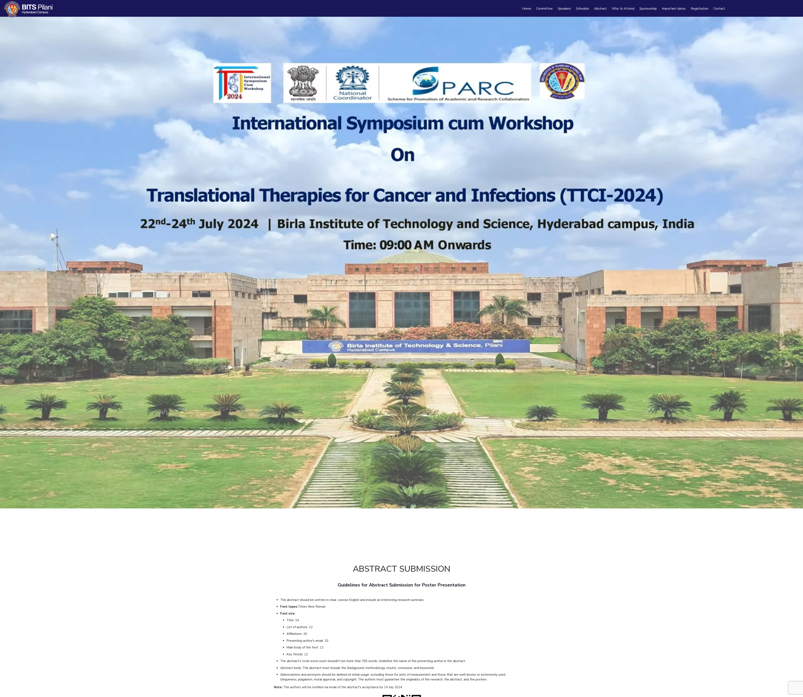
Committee (544, 8)
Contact (719, 8)
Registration (699, 8)
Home (526, 8)
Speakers (564, 8)
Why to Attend (623, 8)
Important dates (674, 8)
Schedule (582, 8)
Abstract (600, 8)
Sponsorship (648, 8)
